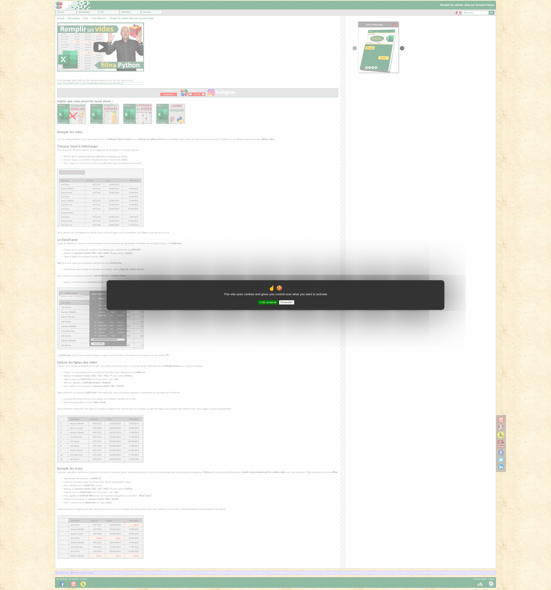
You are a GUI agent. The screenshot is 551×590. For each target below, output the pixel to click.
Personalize (287, 302)
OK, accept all (268, 302)
